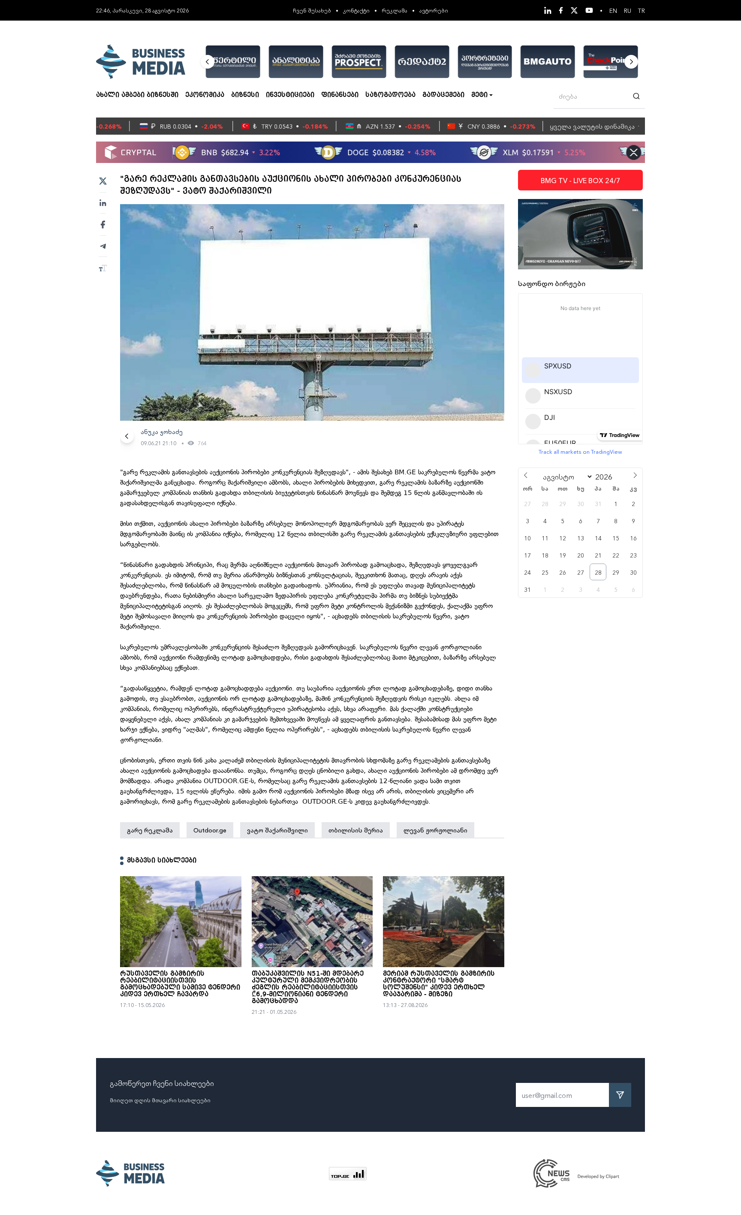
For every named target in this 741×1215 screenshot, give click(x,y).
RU (627, 10)
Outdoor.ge (209, 830)
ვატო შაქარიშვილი (277, 830)
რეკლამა (394, 10)
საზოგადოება (390, 95)
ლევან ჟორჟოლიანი (435, 830)
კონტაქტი (356, 10)
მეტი (479, 95)
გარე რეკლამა (150, 830)
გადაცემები (443, 95)
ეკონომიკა (204, 95)
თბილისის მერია (355, 830)
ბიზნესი (245, 95)
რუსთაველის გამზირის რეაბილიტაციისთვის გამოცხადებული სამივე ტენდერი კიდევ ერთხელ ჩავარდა (180, 984)
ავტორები (433, 10)
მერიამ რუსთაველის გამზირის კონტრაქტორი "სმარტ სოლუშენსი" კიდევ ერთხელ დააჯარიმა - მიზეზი (439, 984)
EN (613, 10)
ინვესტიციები (290, 95)
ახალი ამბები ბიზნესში (137, 95)
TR (641, 10)
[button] (207, 62)
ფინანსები (339, 95)
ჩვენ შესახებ (312, 10)
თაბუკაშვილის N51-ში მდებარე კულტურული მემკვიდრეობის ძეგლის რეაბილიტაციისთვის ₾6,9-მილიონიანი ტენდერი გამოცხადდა (308, 988)
